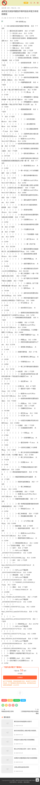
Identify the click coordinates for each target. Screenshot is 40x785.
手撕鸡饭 (16, 700)
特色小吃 (21, 18)
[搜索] (31, 3)
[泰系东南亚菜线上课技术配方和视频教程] (7, 732)
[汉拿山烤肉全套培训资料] (7, 769)
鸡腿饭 (23, 700)
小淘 (4, 18)
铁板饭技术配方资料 (7, 711)
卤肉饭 (4, 700)
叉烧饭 (10, 700)
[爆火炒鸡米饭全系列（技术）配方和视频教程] (7, 751)
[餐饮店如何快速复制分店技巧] (7, 723)
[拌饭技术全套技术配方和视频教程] (7, 742)
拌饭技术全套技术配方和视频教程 (24, 740)
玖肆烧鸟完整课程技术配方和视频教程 (25, 758)
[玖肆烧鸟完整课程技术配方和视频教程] (7, 760)
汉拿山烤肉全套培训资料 (21, 767)
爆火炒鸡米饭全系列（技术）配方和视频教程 (25, 749)
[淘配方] (4, 3)
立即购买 (20, 677)
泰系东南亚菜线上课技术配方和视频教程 (25, 731)
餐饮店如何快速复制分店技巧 (23, 721)
